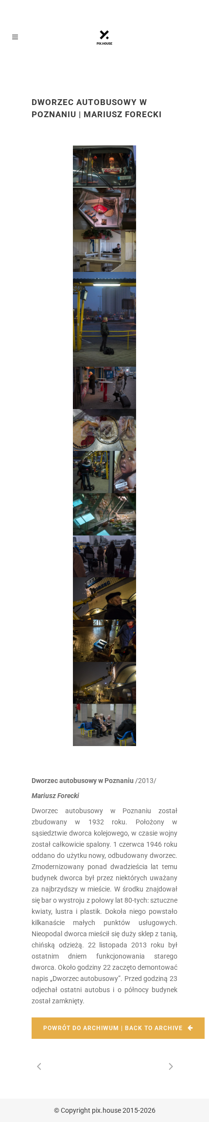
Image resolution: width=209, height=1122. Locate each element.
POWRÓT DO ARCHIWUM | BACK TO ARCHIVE (113, 1028)
